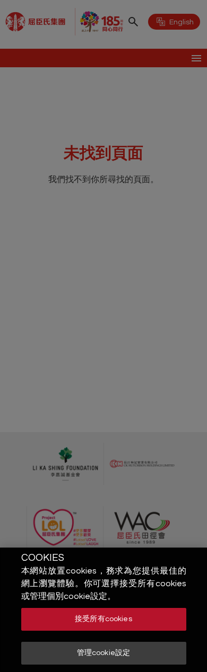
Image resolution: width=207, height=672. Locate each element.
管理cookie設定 (103, 653)
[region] (103, 610)
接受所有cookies (103, 619)
